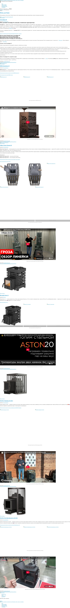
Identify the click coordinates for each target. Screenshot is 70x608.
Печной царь (4, 594)
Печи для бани (4, 4)
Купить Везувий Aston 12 (4, 302)
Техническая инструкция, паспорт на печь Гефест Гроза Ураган (10, 159)
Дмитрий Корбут (5, 21)
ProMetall (10, 28)
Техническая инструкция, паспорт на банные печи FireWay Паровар (10, 407)
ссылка (47, 58)
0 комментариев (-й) (7, 262)
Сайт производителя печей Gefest (5, 161)
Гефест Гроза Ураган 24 (6, 145)
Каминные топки (4, 6)
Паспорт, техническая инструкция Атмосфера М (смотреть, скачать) (10, 33)
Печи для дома (4, 5)
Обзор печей (4, 595)
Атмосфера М (3, 19)
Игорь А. (4, 297)
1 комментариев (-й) (7, 61)
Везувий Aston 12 (4, 295)
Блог (2, 3)
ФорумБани (5, 41)
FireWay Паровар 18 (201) (6, 400)
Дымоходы (3, 7)
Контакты (3, 596)
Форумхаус (60, 40)
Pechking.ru (2, 9)
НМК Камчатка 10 (4, 66)
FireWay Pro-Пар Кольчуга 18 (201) (9, 518)
